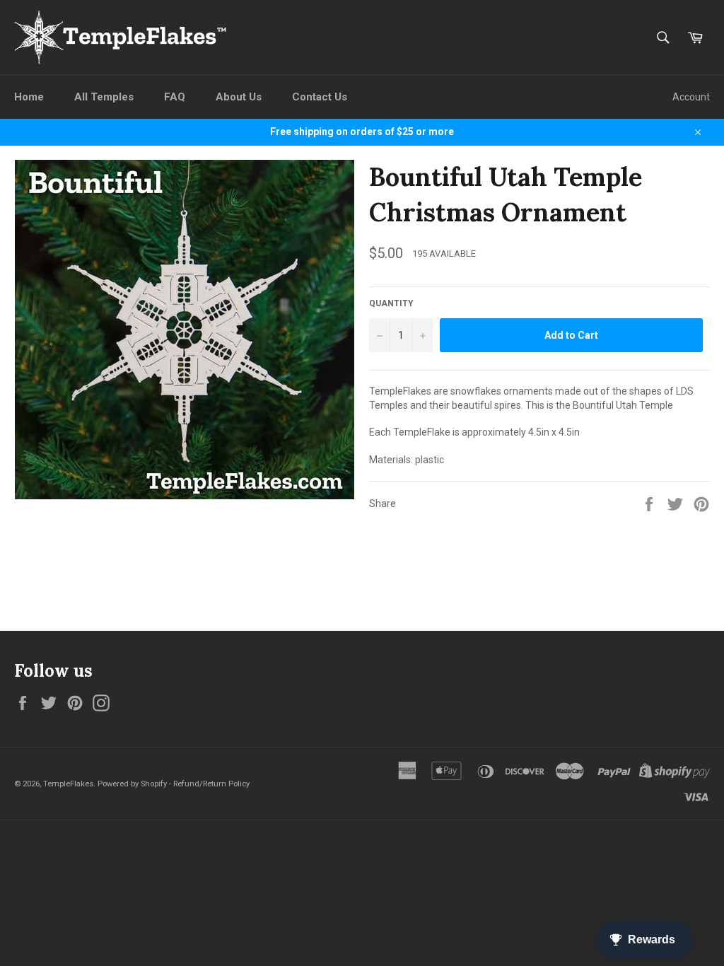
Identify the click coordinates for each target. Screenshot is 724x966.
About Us (239, 97)
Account (691, 97)
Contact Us (319, 97)
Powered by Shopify (132, 783)
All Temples (104, 97)
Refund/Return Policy (211, 783)
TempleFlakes (68, 783)
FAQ (174, 97)
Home (29, 97)
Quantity (391, 303)
